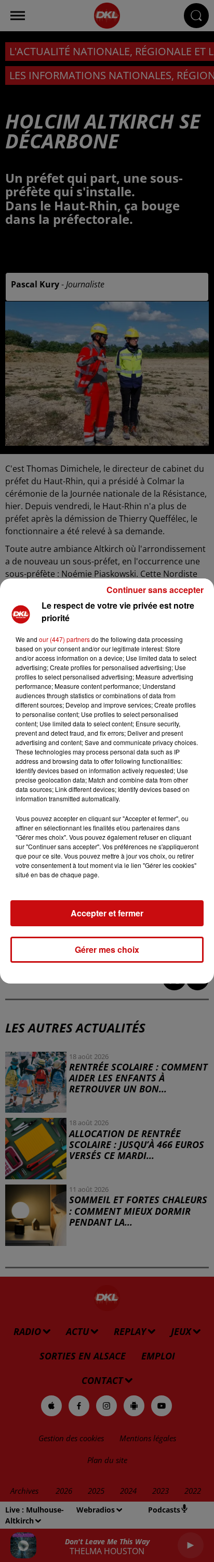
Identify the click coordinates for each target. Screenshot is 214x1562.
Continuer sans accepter (155, 590)
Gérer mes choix (107, 949)
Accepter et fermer (107, 913)
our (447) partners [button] (64, 639)
